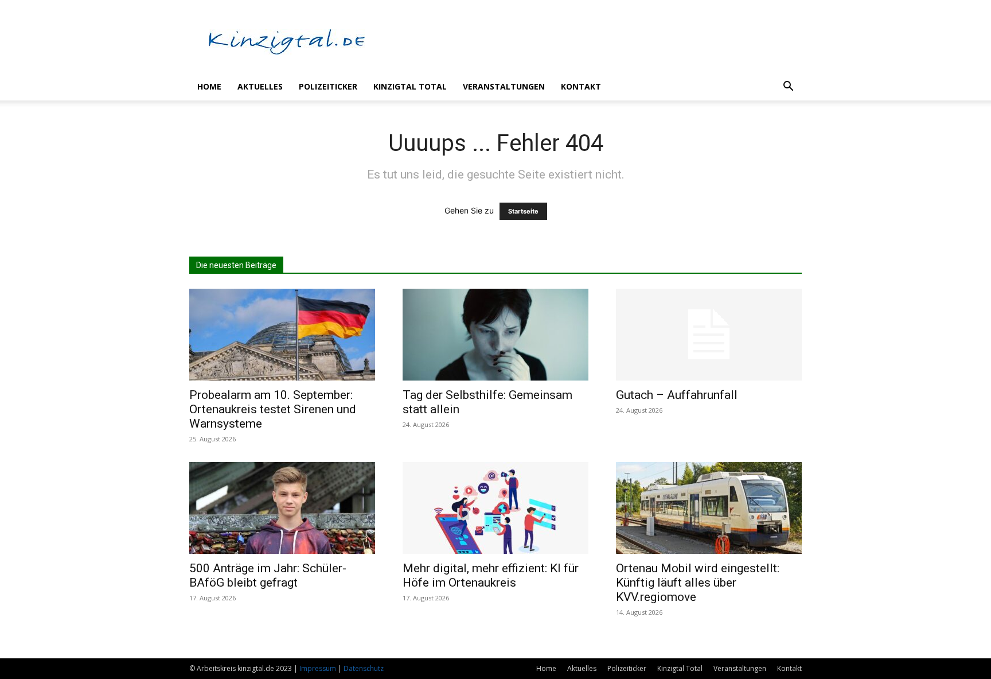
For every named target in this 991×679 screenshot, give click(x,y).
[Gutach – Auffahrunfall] (709, 335)
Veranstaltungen (504, 86)
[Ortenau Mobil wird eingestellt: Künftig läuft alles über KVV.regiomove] (709, 508)
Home (209, 86)
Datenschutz (364, 668)
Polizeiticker (328, 86)
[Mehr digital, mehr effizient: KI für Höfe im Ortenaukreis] (495, 508)
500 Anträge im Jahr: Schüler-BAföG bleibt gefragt (267, 575)
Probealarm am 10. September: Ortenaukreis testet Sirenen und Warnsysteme (272, 409)
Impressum (317, 668)
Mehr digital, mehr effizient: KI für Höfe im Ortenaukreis (491, 575)
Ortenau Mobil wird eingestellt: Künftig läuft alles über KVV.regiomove (697, 582)
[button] (788, 87)
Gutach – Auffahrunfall (677, 395)
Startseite (523, 211)
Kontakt (581, 86)
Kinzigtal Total (410, 86)
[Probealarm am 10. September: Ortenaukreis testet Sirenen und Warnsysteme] (282, 335)
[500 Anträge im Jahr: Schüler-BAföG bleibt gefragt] (282, 508)
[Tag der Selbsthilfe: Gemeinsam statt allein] (495, 335)
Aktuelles (260, 86)
